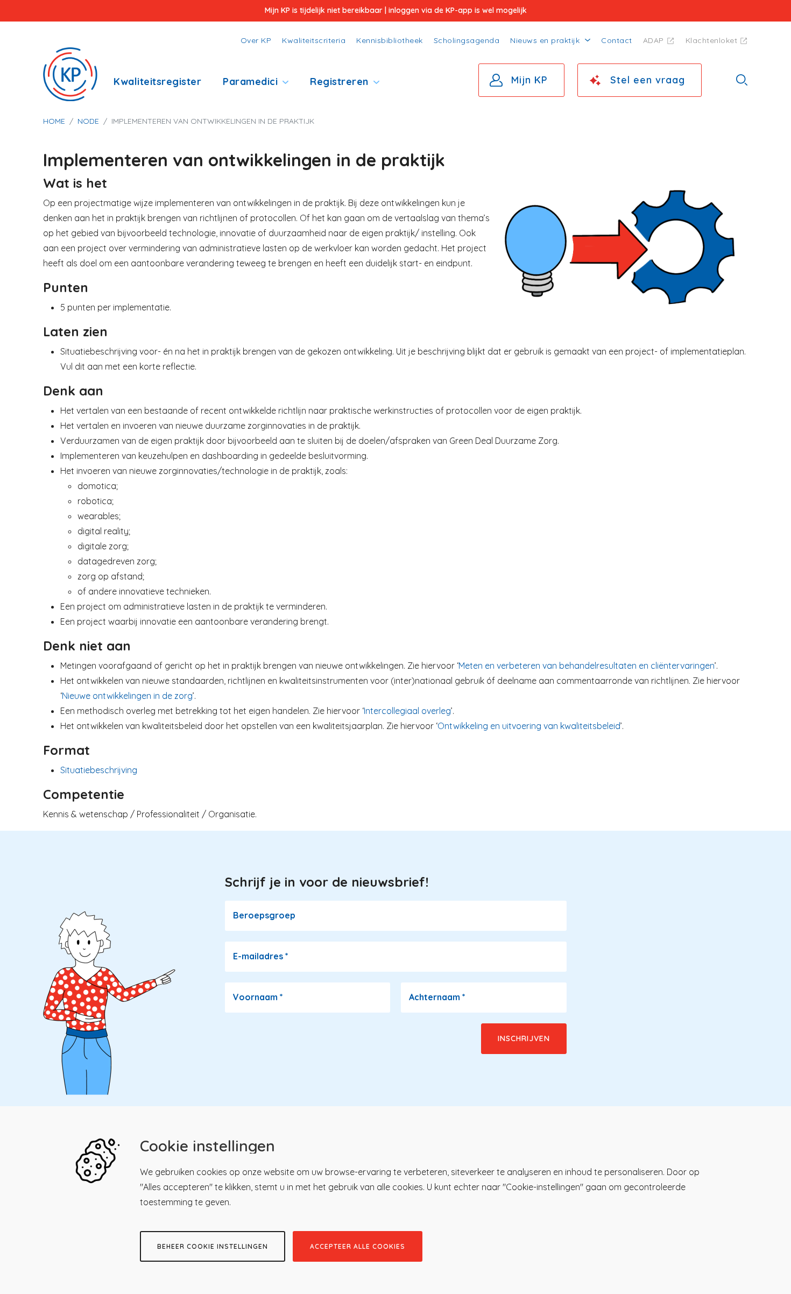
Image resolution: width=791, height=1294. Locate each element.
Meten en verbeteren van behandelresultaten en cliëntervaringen (586, 665)
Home (54, 121)
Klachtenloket (712, 40)
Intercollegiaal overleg (407, 710)
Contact (616, 40)
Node (88, 121)
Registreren (339, 81)
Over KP (256, 40)
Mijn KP (529, 80)
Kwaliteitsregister (157, 81)
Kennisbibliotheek (389, 40)
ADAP (653, 40)
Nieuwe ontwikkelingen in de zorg (127, 695)
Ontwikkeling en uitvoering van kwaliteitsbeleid (528, 725)
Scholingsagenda (467, 40)
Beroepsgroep (264, 915)
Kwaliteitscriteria (313, 40)
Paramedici (250, 81)
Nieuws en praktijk (545, 40)
